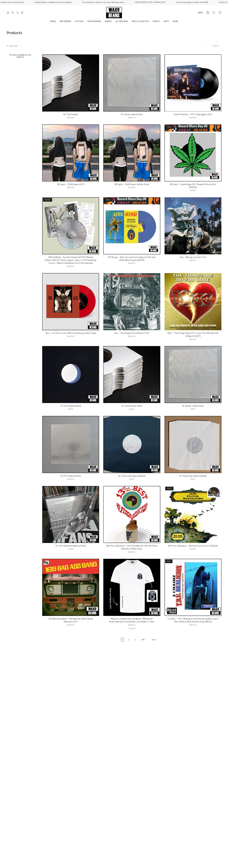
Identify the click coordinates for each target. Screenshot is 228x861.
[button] (53, 21)
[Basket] (220, 12)
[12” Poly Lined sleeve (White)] (193, 444)
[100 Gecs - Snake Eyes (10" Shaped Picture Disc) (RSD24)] (193, 152)
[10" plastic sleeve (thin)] (131, 82)
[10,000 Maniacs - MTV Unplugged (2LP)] (193, 82)
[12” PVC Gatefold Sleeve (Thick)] (70, 514)
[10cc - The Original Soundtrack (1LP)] (131, 301)
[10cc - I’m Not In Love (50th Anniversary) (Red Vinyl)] (70, 301)
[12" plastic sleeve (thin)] (193, 374)
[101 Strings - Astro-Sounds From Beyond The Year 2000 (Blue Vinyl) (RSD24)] (131, 225)
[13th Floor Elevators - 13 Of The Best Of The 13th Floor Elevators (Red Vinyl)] (131, 514)
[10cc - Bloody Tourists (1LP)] (193, 225)
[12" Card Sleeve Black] (70, 374)
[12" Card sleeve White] (131, 374)
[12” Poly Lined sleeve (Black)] (131, 444)
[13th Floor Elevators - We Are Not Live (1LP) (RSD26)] (193, 514)
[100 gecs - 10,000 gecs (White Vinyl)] (131, 152)
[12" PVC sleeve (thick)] (70, 444)
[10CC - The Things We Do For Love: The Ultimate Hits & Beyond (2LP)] (193, 301)
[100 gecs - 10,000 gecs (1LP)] (70, 152)
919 (143, 639)
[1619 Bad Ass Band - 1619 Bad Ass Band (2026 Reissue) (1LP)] (70, 587)
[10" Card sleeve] (70, 82)
